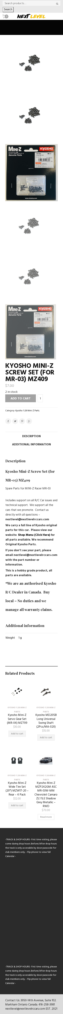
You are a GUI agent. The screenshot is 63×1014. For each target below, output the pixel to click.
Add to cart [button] (17, 734)
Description (31, 436)
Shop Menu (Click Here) (34, 535)
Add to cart (20, 398)
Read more (46, 817)
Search (8, 9)
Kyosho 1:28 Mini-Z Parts (27, 411)
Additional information (31, 444)
